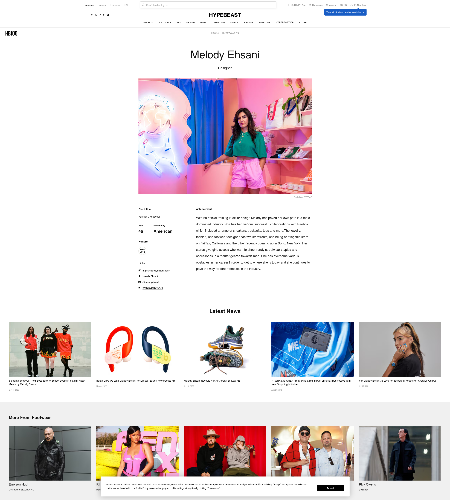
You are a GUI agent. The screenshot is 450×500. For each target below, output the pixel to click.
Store (303, 22)
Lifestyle (219, 22)
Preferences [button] (213, 488)
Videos (234, 22)
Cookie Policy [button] (141, 488)
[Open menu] (85, 15)
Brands (249, 22)
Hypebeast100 (285, 22)
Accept (330, 488)
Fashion (148, 22)
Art (178, 22)
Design (190, 22)
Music (204, 22)
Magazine (265, 22)
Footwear (164, 22)
